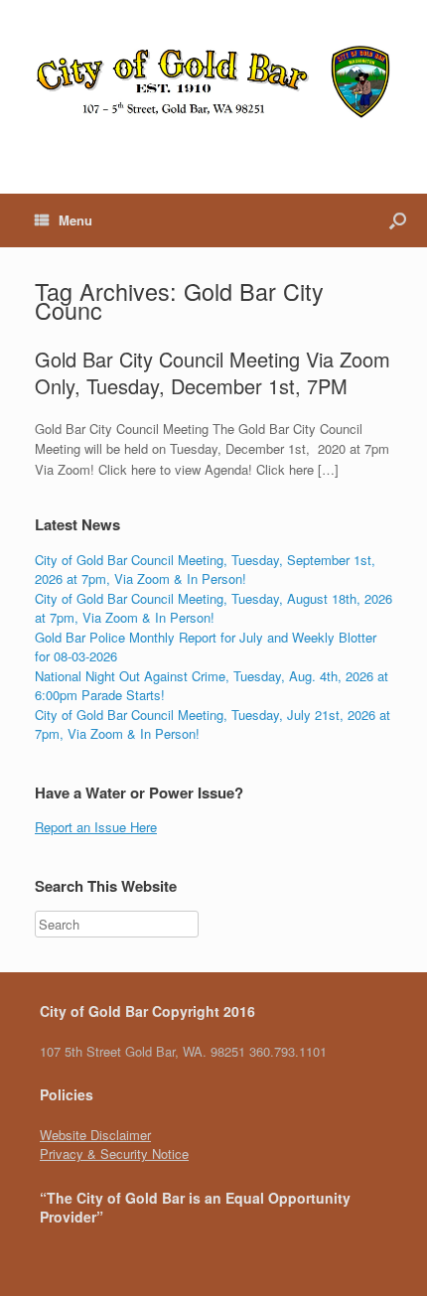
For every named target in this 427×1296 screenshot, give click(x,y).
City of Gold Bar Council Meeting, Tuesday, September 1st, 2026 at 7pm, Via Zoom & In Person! (205, 569)
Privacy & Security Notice (114, 1153)
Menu (75, 220)
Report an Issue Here (96, 826)
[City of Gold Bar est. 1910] (213, 82)
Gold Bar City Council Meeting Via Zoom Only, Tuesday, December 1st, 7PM (212, 372)
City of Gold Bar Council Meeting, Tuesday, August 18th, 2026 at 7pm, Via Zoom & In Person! (213, 608)
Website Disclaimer (95, 1134)
